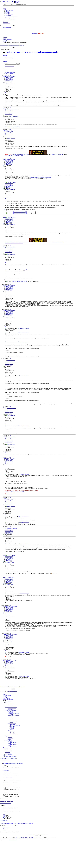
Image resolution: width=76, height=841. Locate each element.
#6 (10, 216)
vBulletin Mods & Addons (34, 837)
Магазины (5, 747)
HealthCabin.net (8, 753)
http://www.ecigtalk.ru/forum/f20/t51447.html (20, 154)
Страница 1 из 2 (3, 45)
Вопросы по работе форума (10, 756)
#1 (10, 75)
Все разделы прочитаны (12, 16)
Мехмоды (12, 729)
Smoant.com (7, 752)
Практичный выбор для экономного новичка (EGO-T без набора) (13, 763)
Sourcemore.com (8, 751)
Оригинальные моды (12, 723)
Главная (4, 8)
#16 (10, 553)
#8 (10, 284)
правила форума (34, 33)
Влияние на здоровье (12, 708)
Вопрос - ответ (11, 703)
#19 (10, 633)
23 (5, 650)
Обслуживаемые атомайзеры (13, 713)
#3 (10, 129)
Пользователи (10, 14)
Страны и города (8, 740)
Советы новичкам (11, 704)
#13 (10, 457)
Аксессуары (12, 724)
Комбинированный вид (10, 72)
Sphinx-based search (13, 839)
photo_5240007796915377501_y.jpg (20, 281)
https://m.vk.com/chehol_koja (57, 154)
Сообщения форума (9, 78)
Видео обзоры (10, 711)
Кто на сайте (5, 697)
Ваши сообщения (6, 23)
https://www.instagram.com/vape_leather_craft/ (14, 155)
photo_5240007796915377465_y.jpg (20, 212)
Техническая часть (11, 719)
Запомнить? (20, 4)
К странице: (5, 47)
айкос (1, 801)
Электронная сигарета (7, 701)
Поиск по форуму (6, 698)
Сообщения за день (11, 18)
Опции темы (5, 55)
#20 (10, 659)
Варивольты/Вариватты (15, 725)
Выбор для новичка (6, 770)
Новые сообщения (9, 10)
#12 (10, 435)
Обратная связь (6, 827)
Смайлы (4, 815)
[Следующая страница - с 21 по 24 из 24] (11, 45)
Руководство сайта (11, 19)
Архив (11, 714)
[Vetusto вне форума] (10, 83)
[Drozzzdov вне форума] (13, 116)
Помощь (17, 2)
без (3, 801)
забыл (12, 801)
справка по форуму (41, 33)
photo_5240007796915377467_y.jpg (20, 213)
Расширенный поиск (7, 27)
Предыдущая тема (4, 758)
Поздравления (10, 738)
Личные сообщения (7, 695)
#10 (10, 358)
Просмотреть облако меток (5, 803)
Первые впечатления (12, 705)
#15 (10, 526)
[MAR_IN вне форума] (9, 667)
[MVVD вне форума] (9, 562)
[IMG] (4, 816)
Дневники (5, 20)
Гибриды (12, 727)
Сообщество (7, 13)
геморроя (8, 801)
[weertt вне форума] (9, 584)
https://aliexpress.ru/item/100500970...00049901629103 (40, 177)
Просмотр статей (8, 81)
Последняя (16, 45)
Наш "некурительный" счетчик (6, 823)
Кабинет (4, 694)
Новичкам (7, 702)
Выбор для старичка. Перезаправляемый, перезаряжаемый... (32, 52)
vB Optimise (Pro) (17, 838)
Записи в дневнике (9, 80)
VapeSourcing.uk (8, 749)
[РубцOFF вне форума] (7, 641)
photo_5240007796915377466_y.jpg (20, 211)
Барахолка (10, 737)
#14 (10, 497)
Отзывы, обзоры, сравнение (11, 710)
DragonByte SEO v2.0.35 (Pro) (22, 837)
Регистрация (17, 1)
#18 (10, 605)
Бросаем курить (11, 709)
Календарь (7, 12)
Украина (9, 743)
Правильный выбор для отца (7, 784)
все (5, 801)
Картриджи (12, 731)
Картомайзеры (13, 732)
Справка (7, 11)
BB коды (4, 814)
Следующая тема (12, 758)
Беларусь (9, 745)
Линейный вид (8, 71)
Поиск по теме (5, 61)
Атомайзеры (12, 726)
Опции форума (8, 15)
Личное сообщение (9, 79)
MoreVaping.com (8, 754)
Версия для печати (9, 57)
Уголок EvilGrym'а (13, 733)
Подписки (5, 696)
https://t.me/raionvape (9, 494)
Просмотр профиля (9, 77)
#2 (10, 107)
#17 (10, 576)
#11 (10, 406)
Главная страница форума (8, 699)
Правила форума (3, 820)
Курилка (7, 736)
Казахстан (10, 741)
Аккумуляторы (11, 717)
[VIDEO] (4, 817)
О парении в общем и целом (11, 707)
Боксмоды (12, 728)
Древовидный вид (9, 73)
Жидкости (7, 734)
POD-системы (10, 712)
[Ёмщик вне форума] (10, 138)
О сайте (4, 755)
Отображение (5, 68)
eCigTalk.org (5, 828)
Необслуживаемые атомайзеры (14, 715)
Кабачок (9, 739)
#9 (10, 309)
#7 (10, 245)
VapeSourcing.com (8, 748)
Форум (4, 9)
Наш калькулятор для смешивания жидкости (24, 823)
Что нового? (5, 22)
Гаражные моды (13, 720)
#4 (10, 158)
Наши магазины (13, 742)
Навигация (7, 17)
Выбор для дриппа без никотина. (8, 777)
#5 (10, 180)
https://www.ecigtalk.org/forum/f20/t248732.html (14, 491)
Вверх (15, 691)
